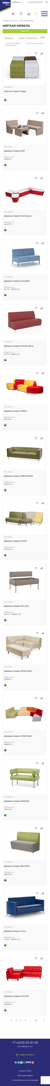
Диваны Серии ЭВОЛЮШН (18, 476)
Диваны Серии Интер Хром (18, 346)
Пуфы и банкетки (28, 38)
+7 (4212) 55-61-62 (35, 2)
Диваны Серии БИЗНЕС (16, 801)
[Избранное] (21, 14)
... (30, 1020)
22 (36, 1020)
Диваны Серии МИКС (15, 411)
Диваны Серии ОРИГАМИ (17, 736)
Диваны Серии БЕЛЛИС (17, 866)
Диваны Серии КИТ (14, 151)
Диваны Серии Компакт (17, 281)
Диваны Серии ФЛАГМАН (18, 671)
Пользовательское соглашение (25, 1080)
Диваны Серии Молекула (17, 216)
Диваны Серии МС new (16, 606)
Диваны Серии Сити (15, 931)
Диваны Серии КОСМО (16, 996)
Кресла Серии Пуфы (15, 91)
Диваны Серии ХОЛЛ (15, 541)
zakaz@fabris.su (25, 1046)
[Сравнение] (29, 14)
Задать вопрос (27, 1054)
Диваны (9, 38)
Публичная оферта (25, 1075)
